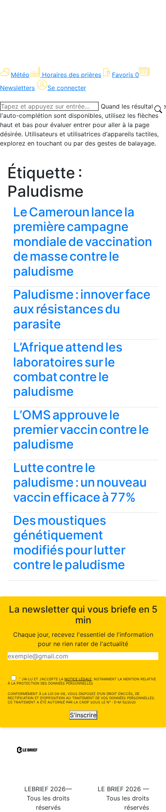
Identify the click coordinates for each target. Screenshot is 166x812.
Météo (20, 75)
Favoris (125, 75)
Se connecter (66, 88)
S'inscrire (83, 715)
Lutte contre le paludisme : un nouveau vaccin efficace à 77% (80, 482)
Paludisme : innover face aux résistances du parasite (82, 309)
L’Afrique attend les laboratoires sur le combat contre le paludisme (67, 369)
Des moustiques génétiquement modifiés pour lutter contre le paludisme (69, 542)
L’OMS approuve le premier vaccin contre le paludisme (81, 429)
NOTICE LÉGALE (77, 679)
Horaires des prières (71, 75)
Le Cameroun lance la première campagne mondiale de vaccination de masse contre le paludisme (82, 241)
